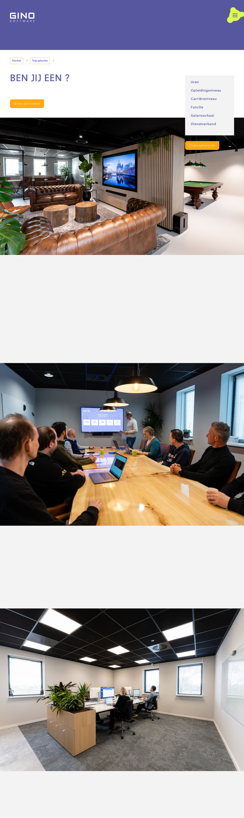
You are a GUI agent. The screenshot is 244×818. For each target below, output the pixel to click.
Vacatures (40, 60)
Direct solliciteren (202, 145)
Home (16, 60)
